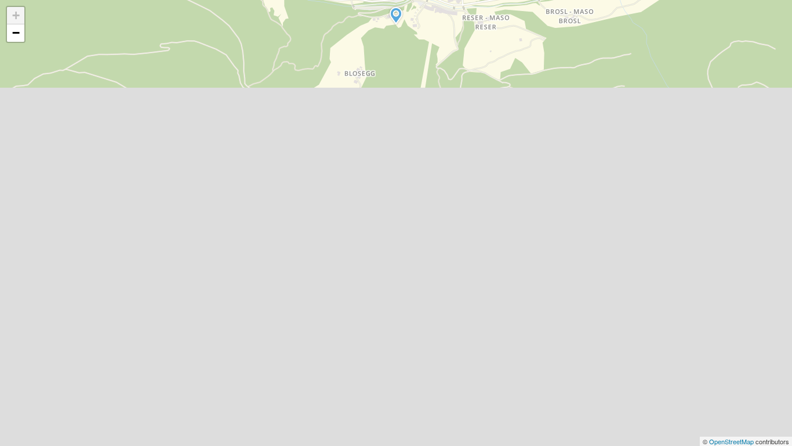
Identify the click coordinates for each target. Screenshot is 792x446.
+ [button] (16, 15)
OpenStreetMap (732, 441)
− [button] (16, 33)
